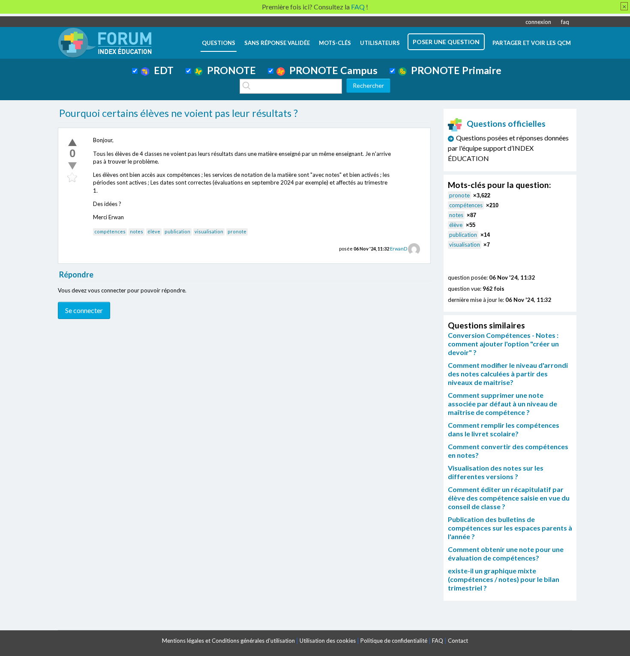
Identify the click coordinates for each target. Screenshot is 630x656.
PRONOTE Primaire (454, 70)
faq (565, 21)
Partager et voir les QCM (531, 42)
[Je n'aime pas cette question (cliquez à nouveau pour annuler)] (72, 166)
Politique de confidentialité (393, 640)
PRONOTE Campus (331, 70)
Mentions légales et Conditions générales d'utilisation (228, 640)
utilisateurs (380, 42)
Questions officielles (506, 123)
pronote (237, 231)
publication (177, 231)
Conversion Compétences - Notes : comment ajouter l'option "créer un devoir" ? (503, 343)
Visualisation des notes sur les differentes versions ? (495, 472)
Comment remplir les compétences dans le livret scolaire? (503, 429)
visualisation (209, 231)
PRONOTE (229, 70)
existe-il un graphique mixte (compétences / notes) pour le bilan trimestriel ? (503, 579)
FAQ (437, 640)
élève (153, 231)
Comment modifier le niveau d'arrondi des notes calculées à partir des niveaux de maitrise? (508, 373)
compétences (110, 231)
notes (136, 231)
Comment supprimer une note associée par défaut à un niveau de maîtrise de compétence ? (502, 403)
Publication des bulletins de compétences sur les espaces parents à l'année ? (510, 527)
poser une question (446, 41)
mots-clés (335, 42)
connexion (538, 21)
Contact (458, 640)
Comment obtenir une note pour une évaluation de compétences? (506, 553)
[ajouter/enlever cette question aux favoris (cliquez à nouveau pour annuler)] (72, 178)
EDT (162, 70)
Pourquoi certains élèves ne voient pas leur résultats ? (178, 113)
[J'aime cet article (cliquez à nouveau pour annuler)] (72, 142)
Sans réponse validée (277, 42)
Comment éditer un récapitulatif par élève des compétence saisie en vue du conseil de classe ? (509, 497)
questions (218, 42)
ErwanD (398, 248)
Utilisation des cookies (328, 640)
